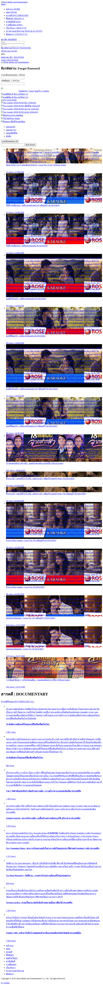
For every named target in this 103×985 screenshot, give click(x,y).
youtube (6, 983)
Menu (3, 4)
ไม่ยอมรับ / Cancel (26, 91)
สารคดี (17, 15)
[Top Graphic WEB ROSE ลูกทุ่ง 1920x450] (19, 112)
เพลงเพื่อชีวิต (11, 133)
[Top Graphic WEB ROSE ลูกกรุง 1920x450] (20, 109)
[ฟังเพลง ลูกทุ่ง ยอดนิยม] (12, 115)
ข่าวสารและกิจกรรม (24, 31)
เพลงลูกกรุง (11, 130)
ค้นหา (30, 145)
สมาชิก (9, 39)
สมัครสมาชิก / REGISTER (12, 57)
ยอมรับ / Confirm (42, 91)
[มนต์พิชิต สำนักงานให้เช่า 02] (14, 97)
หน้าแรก (13, 9)
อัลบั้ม (8, 136)
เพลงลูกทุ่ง (10, 127)
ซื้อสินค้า (15, 18)
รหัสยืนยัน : (10, 81)
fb (2, 983)
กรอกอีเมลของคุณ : (13, 75)
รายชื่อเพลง (14, 25)
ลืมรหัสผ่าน (16, 48)
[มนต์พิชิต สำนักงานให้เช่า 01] (14, 94)
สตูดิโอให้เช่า (12, 958)
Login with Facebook (9, 60)
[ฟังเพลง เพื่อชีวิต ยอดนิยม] (13, 121)
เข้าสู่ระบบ (9, 51)
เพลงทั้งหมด (10, 141)
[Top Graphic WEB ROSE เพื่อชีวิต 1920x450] (20, 106)
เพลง (11, 12)
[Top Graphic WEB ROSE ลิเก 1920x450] (18, 103)
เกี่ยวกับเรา (16, 28)
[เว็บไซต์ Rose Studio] (10, 118)
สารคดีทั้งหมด (17, 701)
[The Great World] (8, 100)
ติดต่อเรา (16, 34)
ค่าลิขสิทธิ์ (13, 22)
